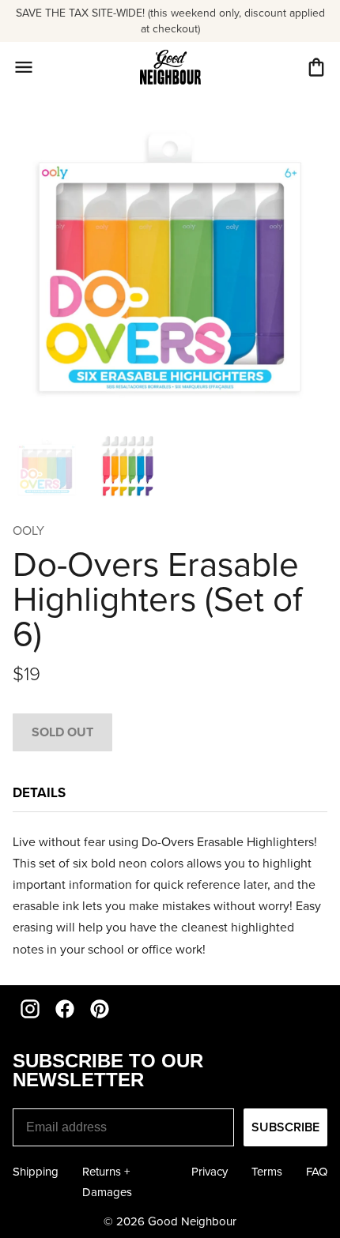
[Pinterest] (99, 1009)
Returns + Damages (107, 1182)
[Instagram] (30, 1009)
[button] (316, 67)
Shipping (36, 1171)
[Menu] (23, 67)
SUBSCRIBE (285, 1127)
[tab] (39, 797)
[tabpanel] (170, 895)
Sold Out (62, 732)
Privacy (209, 1171)
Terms (266, 1171)
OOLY (28, 530)
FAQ (316, 1171)
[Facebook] (64, 1009)
